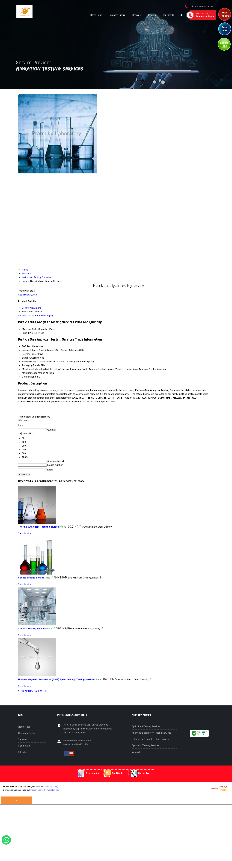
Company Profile (117, 15)
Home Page (96, 15)
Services (136, 15)
